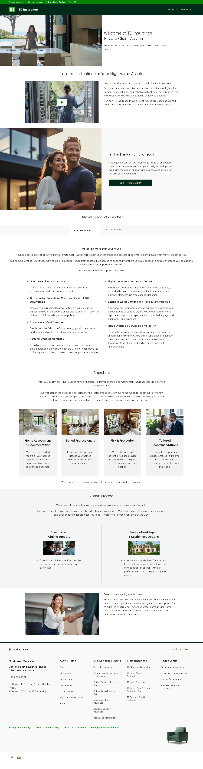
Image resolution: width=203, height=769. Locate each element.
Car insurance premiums (173, 667)
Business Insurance (35, 2)
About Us (68, 727)
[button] (172, 9)
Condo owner (67, 691)
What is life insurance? (171, 679)
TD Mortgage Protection (139, 667)
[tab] (85, 230)
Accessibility (52, 727)
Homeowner (66, 685)
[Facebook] (11, 758)
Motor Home (66, 679)
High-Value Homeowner (71, 697)
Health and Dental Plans (104, 718)
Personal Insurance (16, 2)
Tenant (63, 703)
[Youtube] (19, 758)
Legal (38, 727)
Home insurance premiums (174, 673)
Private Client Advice (55, 2)
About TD (72, 2)
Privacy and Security (19, 727)
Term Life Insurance (102, 667)
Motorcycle (65, 673)
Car (62, 667)
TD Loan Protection (136, 682)
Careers (82, 727)
